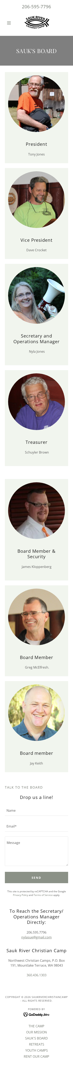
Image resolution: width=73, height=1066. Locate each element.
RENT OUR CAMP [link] (36, 1056)
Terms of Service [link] (43, 895)
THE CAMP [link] (36, 1026)
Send (37, 878)
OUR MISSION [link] (36, 1032)
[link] (36, 23)
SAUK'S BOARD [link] (36, 1038)
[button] (9, 23)
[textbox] (36, 810)
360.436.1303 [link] (36, 975)
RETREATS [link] (36, 1044)
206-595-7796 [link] (36, 6)
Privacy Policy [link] (20, 895)
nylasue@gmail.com (36, 937)
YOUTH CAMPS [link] (36, 1050)
